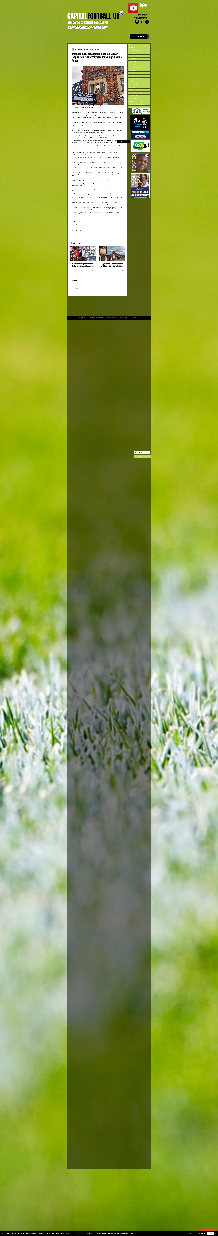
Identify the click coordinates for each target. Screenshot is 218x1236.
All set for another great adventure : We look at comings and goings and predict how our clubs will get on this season (83, 265)
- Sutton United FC (135, 90)
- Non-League (133, 84)
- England (132, 70)
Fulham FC (74, 225)
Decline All (202, 1233)
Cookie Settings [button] (192, 1233)
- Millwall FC (133, 81)
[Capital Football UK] (133, 8)
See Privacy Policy (132, 1233)
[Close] (216, 1233)
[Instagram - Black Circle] (147, 22)
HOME (131, 45)
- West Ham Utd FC (135, 99)
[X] (142, 22)
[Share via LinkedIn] (80, 230)
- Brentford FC (134, 56)
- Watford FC (133, 96)
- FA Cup (132, 73)
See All (122, 242)
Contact (131, 107)
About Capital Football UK (137, 104)
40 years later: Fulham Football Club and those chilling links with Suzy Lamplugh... (112, 265)
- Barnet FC (133, 62)
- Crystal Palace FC (135, 67)
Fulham (73, 221)
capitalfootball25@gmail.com (87, 27)
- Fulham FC (133, 76)
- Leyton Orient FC (135, 79)
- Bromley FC (133, 59)
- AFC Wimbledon (135, 50)
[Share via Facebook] (72, 230)
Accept (210, 1233)
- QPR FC (132, 87)
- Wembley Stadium (135, 101)
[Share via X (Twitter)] (76, 230)
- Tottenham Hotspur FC (137, 93)
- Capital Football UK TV (137, 47)
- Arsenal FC (133, 53)
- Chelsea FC (133, 64)
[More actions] (123, 50)
